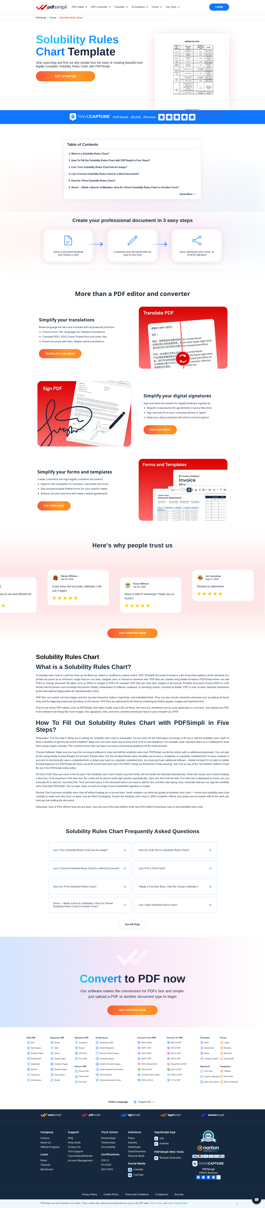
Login (219, 7)
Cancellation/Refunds (80, 1156)
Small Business (137, 1151)
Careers (45, 1138)
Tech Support (75, 1151)
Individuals (134, 1147)
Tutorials (45, 1165)
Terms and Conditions (137, 1194)
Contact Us (74, 1147)
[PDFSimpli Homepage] (51, 7)
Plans (131, 1138)
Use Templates (54, 505)
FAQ (70, 1138)
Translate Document (60, 353)
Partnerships (108, 1138)
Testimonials (108, 1142)
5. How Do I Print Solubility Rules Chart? (92, 180)
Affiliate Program (49, 1147)
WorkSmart (46, 1169)
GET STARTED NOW (132, 633)
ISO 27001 (107, 1169)
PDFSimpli (41, 18)
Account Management (80, 1160)
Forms (53, 18)
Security (179, 1194)
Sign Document (160, 429)
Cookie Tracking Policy (177, 1203)
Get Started (65, 76)
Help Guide (74, 1142)
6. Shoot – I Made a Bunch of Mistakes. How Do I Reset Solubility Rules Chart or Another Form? (124, 187)
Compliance (161, 1194)
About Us (45, 1142)
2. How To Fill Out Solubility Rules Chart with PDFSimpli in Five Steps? (109, 160)
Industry (132, 1142)
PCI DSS (106, 1165)
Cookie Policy (111, 1194)
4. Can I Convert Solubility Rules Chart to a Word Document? (104, 174)
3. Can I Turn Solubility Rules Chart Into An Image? (98, 167)
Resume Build (136, 1156)
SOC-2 (105, 1160)
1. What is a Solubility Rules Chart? (89, 153)
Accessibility (108, 1147)
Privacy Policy (89, 1194)
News (43, 1160)
